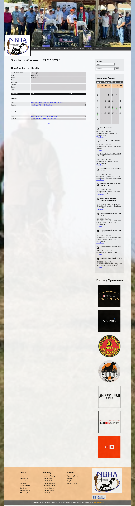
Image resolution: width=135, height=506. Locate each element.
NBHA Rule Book (25, 485)
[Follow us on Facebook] (99, 499)
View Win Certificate (56, 102)
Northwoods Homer (37, 116)
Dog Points (70, 481)
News (43, 49)
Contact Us (23, 483)
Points (82, 49)
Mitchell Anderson (36, 118)
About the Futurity (49, 476)
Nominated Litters (49, 485)
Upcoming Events (72, 476)
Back (48, 123)
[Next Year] (121, 82)
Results (69, 478)
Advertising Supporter (27, 493)
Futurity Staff (48, 481)
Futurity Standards (49, 488)
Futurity (89, 49)
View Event (100, 137)
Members (58, 49)
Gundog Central (99, 502)
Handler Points (72, 483)
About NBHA (24, 478)
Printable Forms (25, 490)
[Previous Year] (97, 82)
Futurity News (48, 478)
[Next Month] (119, 82)
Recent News (24, 481)
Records (74, 49)
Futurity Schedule (49, 483)
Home (36, 49)
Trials (66, 49)
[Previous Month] (100, 82)
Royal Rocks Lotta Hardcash (40, 102)
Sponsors (98, 49)
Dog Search (23, 488)
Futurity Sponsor (49, 493)
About (50, 49)
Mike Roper (34, 105)
